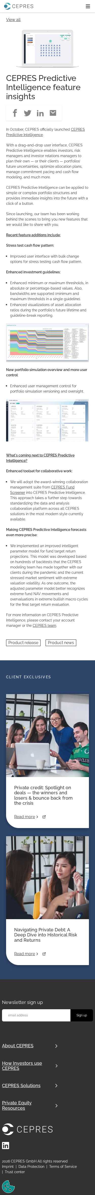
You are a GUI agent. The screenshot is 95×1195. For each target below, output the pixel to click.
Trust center (15, 1172)
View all (13, 19)
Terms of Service (63, 1167)
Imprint (8, 1167)
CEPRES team (44, 626)
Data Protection (31, 1167)
